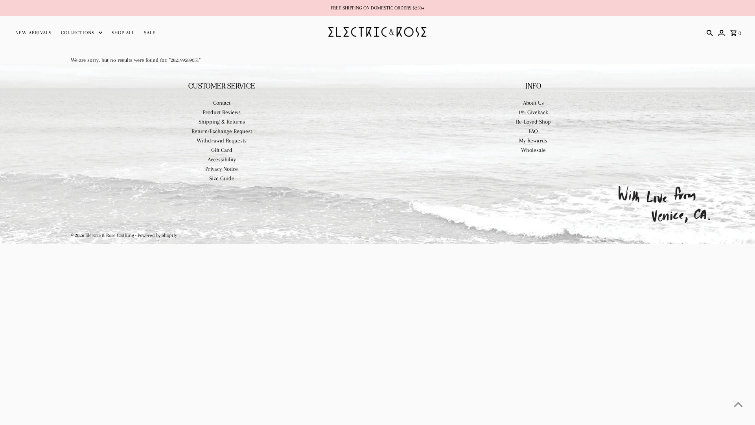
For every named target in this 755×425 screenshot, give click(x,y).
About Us (533, 103)
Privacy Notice (221, 169)
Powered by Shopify (157, 235)
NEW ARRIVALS (33, 32)
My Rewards (533, 140)
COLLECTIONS (77, 32)
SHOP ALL (123, 32)
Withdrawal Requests (222, 140)
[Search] (710, 32)
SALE (150, 32)
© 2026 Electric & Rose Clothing (103, 235)
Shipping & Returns (222, 121)
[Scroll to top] (738, 404)
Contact (221, 103)
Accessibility (222, 159)
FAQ (533, 131)
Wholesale (533, 150)
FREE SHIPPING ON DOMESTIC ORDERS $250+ (378, 8)
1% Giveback (533, 112)
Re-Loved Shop (533, 121)
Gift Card (221, 150)
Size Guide (221, 178)
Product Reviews (222, 112)
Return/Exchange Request (222, 131)
